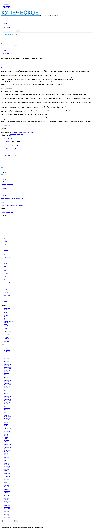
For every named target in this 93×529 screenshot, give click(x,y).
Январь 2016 (7, 517)
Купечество (5, 241)
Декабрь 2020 (7, 444)
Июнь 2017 (6, 498)
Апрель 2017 (7, 501)
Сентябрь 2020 (7, 449)
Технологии (6, 337)
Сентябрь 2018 (7, 476)
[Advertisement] (24, 39)
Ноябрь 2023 (7, 398)
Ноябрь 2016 (7, 505)
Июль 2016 (6, 510)
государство (6, 250)
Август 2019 (7, 468)
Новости (5, 1)
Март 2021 (6, 440)
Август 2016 (7, 508)
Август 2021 (7, 433)
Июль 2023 (6, 403)
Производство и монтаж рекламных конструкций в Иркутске (12, 205)
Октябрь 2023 (7, 399)
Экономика (6, 341)
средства (5, 288)
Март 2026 (6, 361)
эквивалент (5, 302)
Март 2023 (6, 409)
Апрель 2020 (7, 456)
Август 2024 (7, 386)
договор (5, 251)
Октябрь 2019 (7, 465)
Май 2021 (6, 437)
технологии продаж (7, 295)
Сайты (5, 324)
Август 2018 (7, 478)
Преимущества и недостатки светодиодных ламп (22, 132)
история (5, 260)
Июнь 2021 (6, 435)
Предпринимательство (7, 242)
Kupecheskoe (7, 141)
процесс (5, 276)
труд (4, 298)
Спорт (5, 327)
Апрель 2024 (7, 392)
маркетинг (5, 269)
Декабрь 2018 (7, 472)
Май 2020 (6, 454)
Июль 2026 (6, 358)
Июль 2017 (6, 497)
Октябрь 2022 (7, 417)
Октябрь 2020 (7, 447)
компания (5, 263)
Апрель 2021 (7, 438)
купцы (5, 266)
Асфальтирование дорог (8, 138)
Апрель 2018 (7, 484)
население (5, 272)
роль (4, 279)
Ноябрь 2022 (7, 415)
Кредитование (6, 6)
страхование (6, 292)
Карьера (6, 317)
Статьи (4, 3)
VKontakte (8, 27)
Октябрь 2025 (7, 367)
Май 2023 (6, 406)
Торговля (5, 245)
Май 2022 (6, 424)
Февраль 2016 (7, 516)
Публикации (6, 322)
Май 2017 (6, 500)
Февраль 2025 (7, 379)
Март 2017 (6, 502)
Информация (4, 188)
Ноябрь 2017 (7, 491)
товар (5, 296)
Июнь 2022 (6, 422)
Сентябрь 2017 (7, 494)
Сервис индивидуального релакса (7, 184)
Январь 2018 (7, 488)
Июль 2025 (6, 371)
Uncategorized (7, 308)
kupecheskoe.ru (4, 62)
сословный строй (6, 285)
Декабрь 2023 (7, 396)
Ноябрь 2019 (7, 463)
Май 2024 (6, 390)
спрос (5, 286)
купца (5, 264)
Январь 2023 (7, 412)
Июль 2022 (6, 421)
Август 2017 (7, 495)
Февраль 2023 (7, 411)
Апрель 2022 (7, 425)
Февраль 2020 (7, 459)
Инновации (6, 314)
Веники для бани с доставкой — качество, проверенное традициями (16, 152)
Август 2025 (7, 370)
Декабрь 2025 (7, 364)
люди (5, 267)
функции (5, 301)
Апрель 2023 (7, 408)
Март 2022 (6, 427)
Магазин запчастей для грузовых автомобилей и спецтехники (12, 191)
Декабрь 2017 (7, 489)
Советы (6, 325)
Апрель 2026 (7, 360)
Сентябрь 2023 (7, 401)
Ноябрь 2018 (7, 473)
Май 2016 (6, 513)
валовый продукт (6, 247)
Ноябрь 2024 (7, 382)
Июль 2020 (6, 452)
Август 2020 (7, 450)
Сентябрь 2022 (7, 418)
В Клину (6, 312)
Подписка (5, 26)
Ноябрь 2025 (7, 366)
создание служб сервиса (7, 282)
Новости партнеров (8, 321)
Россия (5, 244)
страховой (5, 293)
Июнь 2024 (6, 389)
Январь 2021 (7, 443)
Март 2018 (6, 485)
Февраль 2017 (7, 504)
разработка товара (6, 277)
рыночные (5, 280)
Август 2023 (7, 402)
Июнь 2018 (6, 481)
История (9, 331)
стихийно (5, 289)
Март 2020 (6, 457)
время (5, 248)
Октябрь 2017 (7, 492)
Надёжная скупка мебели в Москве (7, 212)
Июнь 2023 (6, 405)
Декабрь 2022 (7, 414)
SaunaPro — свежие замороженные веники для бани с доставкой (12, 198)
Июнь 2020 (6, 453)
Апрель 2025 (7, 376)
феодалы (5, 299)
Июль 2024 (6, 387)
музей (5, 270)
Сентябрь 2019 (7, 466)
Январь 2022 (7, 430)
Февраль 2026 (7, 363)
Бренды (2, 202)
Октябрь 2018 (7, 475)
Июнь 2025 (6, 373)
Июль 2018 (6, 479)
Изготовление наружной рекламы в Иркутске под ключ (14, 145)
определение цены (7, 273)
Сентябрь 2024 (7, 385)
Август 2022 (7, 419)
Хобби (5, 340)
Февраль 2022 (7, 428)
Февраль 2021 (7, 441)
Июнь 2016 (6, 511)
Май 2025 (6, 374)
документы (5, 253)
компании (5, 261)
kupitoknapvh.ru (8, 125)
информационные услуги (8, 257)
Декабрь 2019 (7, 462)
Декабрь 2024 (7, 380)
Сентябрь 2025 (7, 369)
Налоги (8, 334)
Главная (5, 23)
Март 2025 (6, 377)
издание (5, 254)
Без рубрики (7, 309)
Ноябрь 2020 (7, 446)
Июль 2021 (6, 434)
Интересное (6, 7)
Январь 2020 (7, 460)
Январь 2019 (7, 470)
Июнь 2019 (6, 469)
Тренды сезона (7, 338)
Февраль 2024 (7, 395)
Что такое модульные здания (16, 134)
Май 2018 (6, 482)
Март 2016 (6, 514)
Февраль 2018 (7, 486)
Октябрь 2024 (7, 383)
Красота (2, 181)
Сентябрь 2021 (7, 431)
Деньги (5, 238)
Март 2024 (6, 393)
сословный (5, 283)
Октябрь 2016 (7, 507)
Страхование (6, 4)
